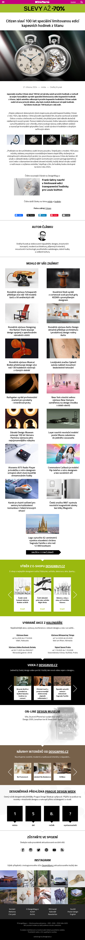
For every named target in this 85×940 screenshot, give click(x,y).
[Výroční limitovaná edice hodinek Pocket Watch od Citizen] (42, 55)
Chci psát (12, 914)
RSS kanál (53, 909)
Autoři (32, 911)
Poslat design (73, 911)
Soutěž (73, 909)
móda (49, 201)
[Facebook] (23, 850)
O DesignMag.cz (32, 909)
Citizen (48, 208)
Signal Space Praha (63, 647)
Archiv (32, 914)
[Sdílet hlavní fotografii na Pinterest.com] (54, 215)
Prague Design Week (60, 791)
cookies (62, 930)
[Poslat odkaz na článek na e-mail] (66, 215)
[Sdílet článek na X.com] (31, 215)
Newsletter (52, 914)
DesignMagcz (48, 865)
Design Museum (48, 711)
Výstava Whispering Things (62, 635)
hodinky (57, 201)
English (73, 914)
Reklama (12, 911)
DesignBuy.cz (55, 566)
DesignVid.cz (48, 665)
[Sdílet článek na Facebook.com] (19, 215)
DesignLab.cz (47, 936)
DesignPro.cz (58, 751)
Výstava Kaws (22, 635)
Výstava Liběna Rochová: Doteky (22, 647)
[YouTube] (54, 850)
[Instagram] (31, 850)
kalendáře (54, 622)
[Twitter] (38, 850)
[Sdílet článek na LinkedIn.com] (42, 215)
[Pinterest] (46, 850)
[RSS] (62, 850)
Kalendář (52, 911)
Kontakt (12, 909)
